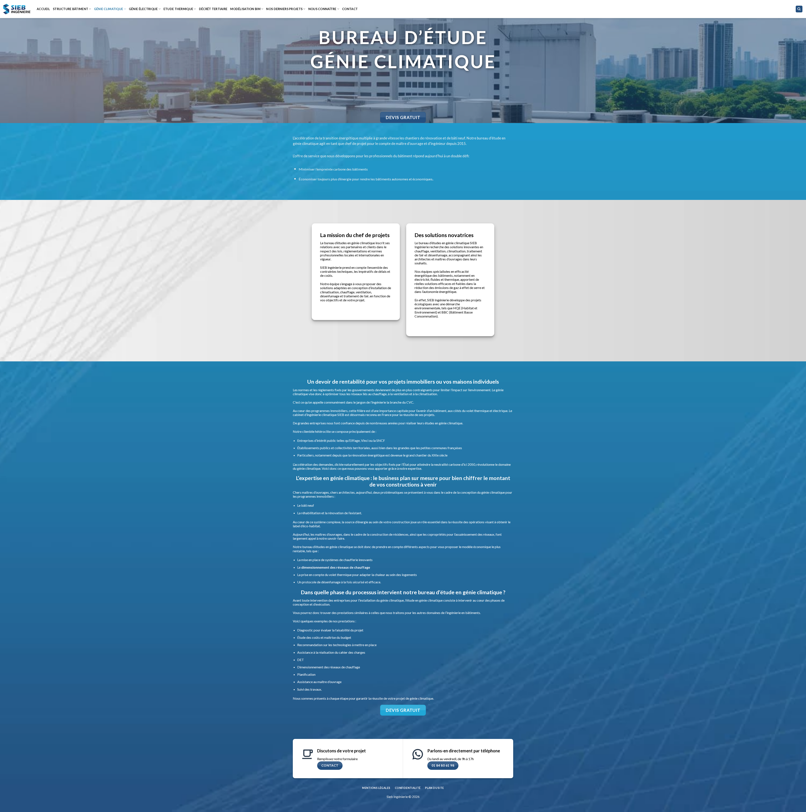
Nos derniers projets (284, 9)
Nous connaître (322, 9)
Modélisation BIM (245, 9)
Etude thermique (178, 9)
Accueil (43, 9)
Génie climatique (108, 9)
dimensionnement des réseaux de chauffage (335, 567)
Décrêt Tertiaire (213, 9)
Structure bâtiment (70, 9)
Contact (350, 9)
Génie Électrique (143, 9)
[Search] (799, 9)
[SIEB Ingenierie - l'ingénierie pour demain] (16, 9)
